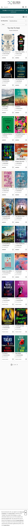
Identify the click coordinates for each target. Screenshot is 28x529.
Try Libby (5, 10)
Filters (3, 24)
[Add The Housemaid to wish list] (13, 332)
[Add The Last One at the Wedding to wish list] (26, 85)
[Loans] (23, 7)
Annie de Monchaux (7, 272)
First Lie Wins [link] (5, 161)
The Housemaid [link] (5, 326)
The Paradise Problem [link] (20, 134)
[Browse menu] (26, 7)
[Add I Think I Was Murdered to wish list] (26, 250)
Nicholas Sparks (19, 108)
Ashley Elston (5, 163)
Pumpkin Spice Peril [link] (19, 161)
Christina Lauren (20, 135)
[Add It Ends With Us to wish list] (13, 195)
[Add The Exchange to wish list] (26, 277)
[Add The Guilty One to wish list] (13, 85)
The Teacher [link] (5, 353)
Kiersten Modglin (6, 81)
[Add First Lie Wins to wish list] (13, 167)
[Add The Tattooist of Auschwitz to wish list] (26, 222)
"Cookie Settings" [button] (20, 520)
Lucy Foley (18, 327)
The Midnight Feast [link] (19, 326)
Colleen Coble (19, 245)
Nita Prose (5, 135)
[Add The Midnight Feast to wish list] (26, 332)
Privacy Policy (12, 513)
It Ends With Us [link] (5, 189)
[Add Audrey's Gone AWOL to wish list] (13, 277)
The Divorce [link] (18, 298)
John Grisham (19, 272)
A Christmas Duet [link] (6, 216)
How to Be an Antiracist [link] (20, 52)
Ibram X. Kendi (19, 53)
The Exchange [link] (18, 271)
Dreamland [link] (17, 106)
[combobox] (11, 7)
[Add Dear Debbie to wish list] (26, 359)
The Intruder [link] (5, 298)
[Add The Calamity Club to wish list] (13, 58)
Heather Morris (19, 218)
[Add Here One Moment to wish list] (26, 195)
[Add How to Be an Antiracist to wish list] (26, 58)
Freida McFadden (6, 300)
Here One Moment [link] (19, 189)
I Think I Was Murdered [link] (20, 243)
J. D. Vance (5, 108)
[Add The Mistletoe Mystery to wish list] (13, 140)
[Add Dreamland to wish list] (26, 113)
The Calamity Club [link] (6, 52)
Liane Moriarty (19, 190)
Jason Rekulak (19, 81)
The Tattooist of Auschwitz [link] (20, 216)
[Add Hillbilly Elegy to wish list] (13, 113)
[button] (23, 17)
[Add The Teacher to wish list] (13, 359)
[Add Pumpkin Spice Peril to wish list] (26, 167)
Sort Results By (4, 20)
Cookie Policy (6, 525)
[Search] (2, 7)
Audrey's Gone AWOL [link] (7, 271)
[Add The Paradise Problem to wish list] (26, 140)
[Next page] (17, 365)
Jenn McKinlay (19, 163)
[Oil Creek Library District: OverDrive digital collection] (14, 3)
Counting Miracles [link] (6, 243)
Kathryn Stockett (6, 53)
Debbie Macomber (6, 218)
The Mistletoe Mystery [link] (7, 134)
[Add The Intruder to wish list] (13, 304)
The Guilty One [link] (5, 79)
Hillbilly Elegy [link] (5, 106)
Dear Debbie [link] (18, 353)
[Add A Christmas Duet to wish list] (13, 222)
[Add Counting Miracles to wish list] (13, 250)
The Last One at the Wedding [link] (20, 79)
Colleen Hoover (6, 190)
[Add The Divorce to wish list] (26, 304)
